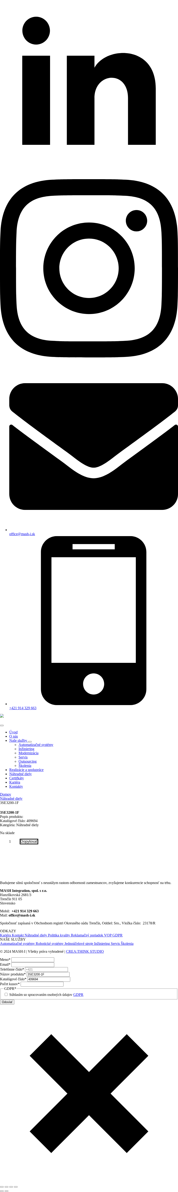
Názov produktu (13, 974)
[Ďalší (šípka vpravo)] (6, 1191)
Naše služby (18, 740)
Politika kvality (59, 935)
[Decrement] (3, 841)
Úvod (13, 732)
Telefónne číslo (12, 969)
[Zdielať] (11, 1187)
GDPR (117, 935)
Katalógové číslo (13, 979)
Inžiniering (102, 944)
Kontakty (16, 786)
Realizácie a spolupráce (26, 770)
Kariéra (14, 782)
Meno (5, 960)
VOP (108, 935)
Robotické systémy (50, 944)
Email (5, 964)
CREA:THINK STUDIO (85, 951)
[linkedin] (89, 177)
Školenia (127, 944)
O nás (13, 736)
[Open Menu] (2, 725)
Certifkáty (16, 778)
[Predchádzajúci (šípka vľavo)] (2, 1191)
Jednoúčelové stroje (79, 944)
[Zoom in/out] (2, 1187)
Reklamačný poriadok (87, 935)
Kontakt (18, 935)
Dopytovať (29, 841)
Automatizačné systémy (18, 944)
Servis (116, 944)
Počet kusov (10, 984)
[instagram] (89, 356)
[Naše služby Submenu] (30, 741)
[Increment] (16, 841)
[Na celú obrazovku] (6, 1187)
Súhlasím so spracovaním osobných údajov (46, 995)
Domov (5, 794)
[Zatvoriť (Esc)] (16, 1187)
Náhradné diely (20, 774)
